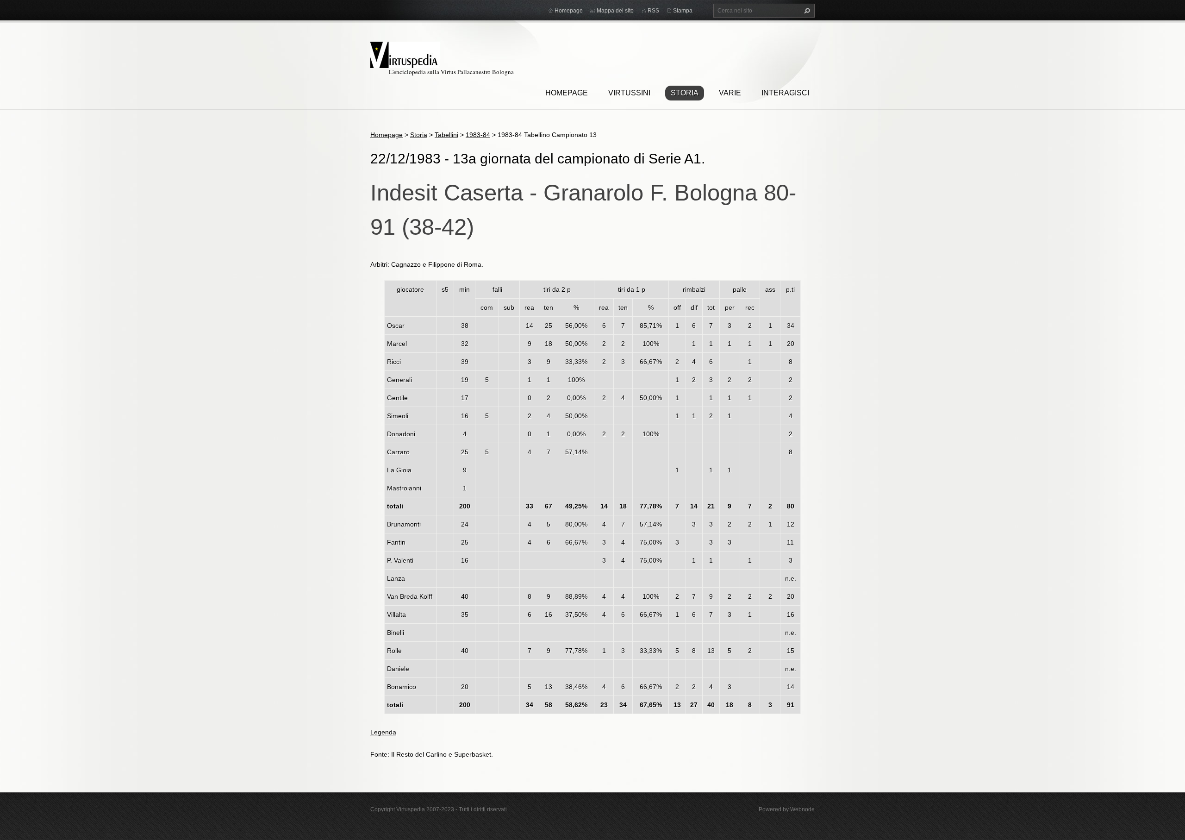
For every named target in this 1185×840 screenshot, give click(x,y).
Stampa (682, 10)
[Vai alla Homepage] (405, 53)
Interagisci (785, 93)
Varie (730, 93)
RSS (653, 10)
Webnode (802, 809)
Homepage (566, 93)
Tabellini (446, 134)
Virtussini (629, 93)
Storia (685, 93)
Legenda (383, 732)
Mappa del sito (615, 10)
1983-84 (478, 134)
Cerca (806, 11)
